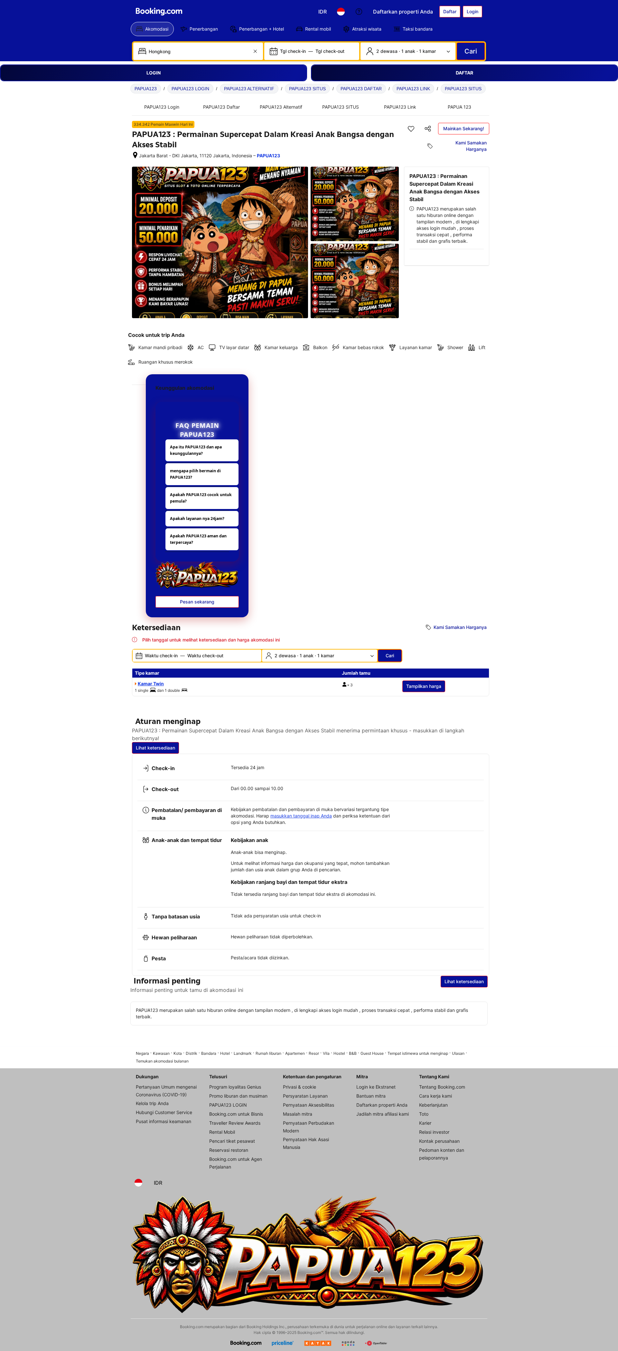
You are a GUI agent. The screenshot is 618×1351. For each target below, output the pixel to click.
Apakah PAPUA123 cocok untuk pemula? (201, 498)
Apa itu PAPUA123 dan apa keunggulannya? (196, 450)
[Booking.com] (159, 11)
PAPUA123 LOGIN (190, 88)
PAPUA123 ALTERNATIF (249, 88)
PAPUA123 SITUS (307, 88)
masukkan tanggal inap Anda (301, 815)
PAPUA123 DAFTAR (361, 88)
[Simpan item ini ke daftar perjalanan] (411, 128)
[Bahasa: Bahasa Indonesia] (341, 11)
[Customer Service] (359, 11)
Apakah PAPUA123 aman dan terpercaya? (198, 539)
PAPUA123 (146, 88)
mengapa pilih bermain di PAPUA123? (195, 474)
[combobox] (198, 51)
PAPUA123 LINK (413, 88)
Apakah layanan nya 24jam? (197, 518)
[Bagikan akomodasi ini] (427, 128)
